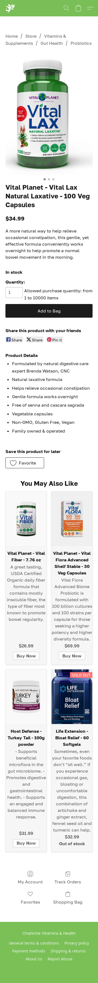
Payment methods (28, 951)
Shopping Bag (67, 902)
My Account (30, 881)
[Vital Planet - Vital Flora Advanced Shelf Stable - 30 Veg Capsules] (71, 518)
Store (30, 36)
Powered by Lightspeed (49, 968)
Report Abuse (60, 958)
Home (11, 36)
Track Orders (67, 881)
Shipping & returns (68, 951)
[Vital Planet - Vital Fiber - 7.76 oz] (26, 518)
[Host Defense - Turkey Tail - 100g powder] (26, 696)
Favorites (30, 902)
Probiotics (81, 43)
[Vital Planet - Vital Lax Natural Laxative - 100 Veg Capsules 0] (49, 114)
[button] (10, 8)
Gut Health (52, 43)
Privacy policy (77, 943)
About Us (34, 958)
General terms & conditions (34, 943)
